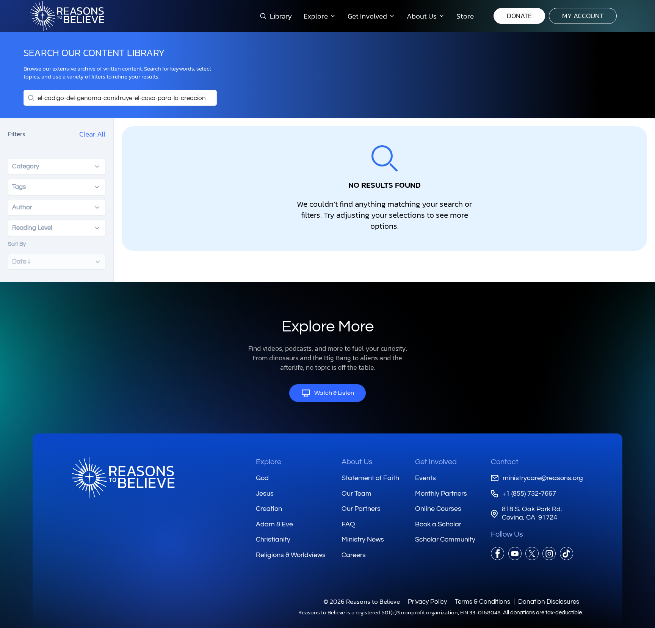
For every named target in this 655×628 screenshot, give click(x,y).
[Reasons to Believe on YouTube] (515, 553)
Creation (269, 508)
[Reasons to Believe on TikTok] (566, 553)
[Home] (123, 477)
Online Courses (438, 508)
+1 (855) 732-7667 (529, 493)
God (262, 478)
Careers (354, 555)
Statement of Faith (370, 478)
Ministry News (363, 539)
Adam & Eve (274, 524)
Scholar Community (445, 539)
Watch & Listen (334, 393)
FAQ (348, 524)
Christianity (273, 539)
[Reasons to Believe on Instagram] (549, 553)
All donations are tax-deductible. (543, 612)
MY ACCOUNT (582, 16)
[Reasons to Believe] (67, 16)
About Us (357, 462)
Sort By (17, 244)
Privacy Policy (427, 601)
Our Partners (361, 508)
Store (465, 16)
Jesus (265, 493)
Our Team (356, 493)
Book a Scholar (438, 524)
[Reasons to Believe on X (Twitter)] (532, 553)
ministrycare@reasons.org (543, 478)
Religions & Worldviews (291, 555)
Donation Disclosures (548, 601)
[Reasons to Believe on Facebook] (497, 553)
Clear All (92, 134)
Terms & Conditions (482, 601)
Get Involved (436, 462)
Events (425, 478)
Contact (505, 462)
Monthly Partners (441, 493)
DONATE (519, 16)
